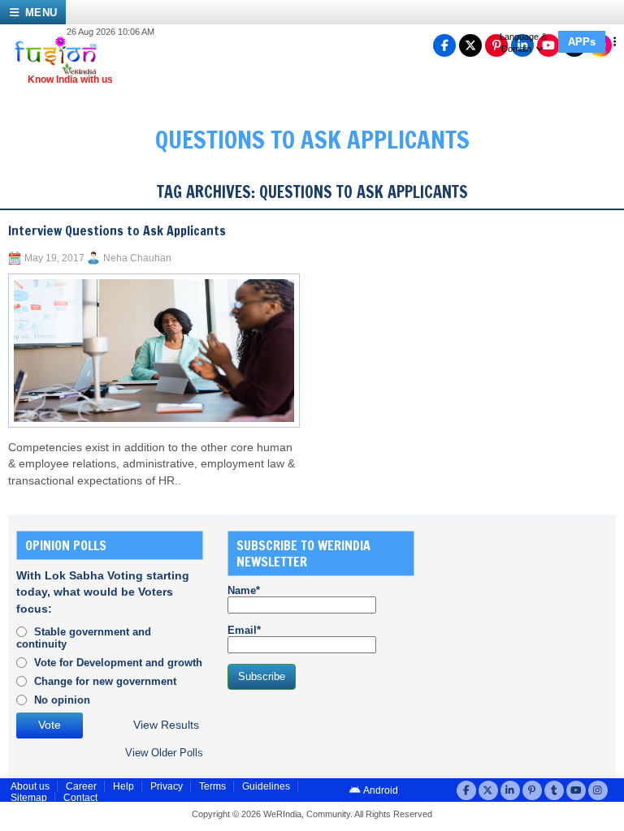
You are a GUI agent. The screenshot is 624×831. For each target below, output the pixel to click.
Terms (212, 786)
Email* (244, 630)
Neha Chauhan (137, 258)
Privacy (166, 786)
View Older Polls (164, 753)
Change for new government (105, 681)
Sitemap (29, 797)
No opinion (62, 700)
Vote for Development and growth (118, 663)
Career (81, 786)
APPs (582, 42)
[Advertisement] (531, 612)
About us (30, 786)
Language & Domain (523, 43)
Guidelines (266, 786)
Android (380, 790)
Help (123, 786)
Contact (80, 797)
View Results (166, 725)
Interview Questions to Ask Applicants (117, 230)
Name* (244, 590)
